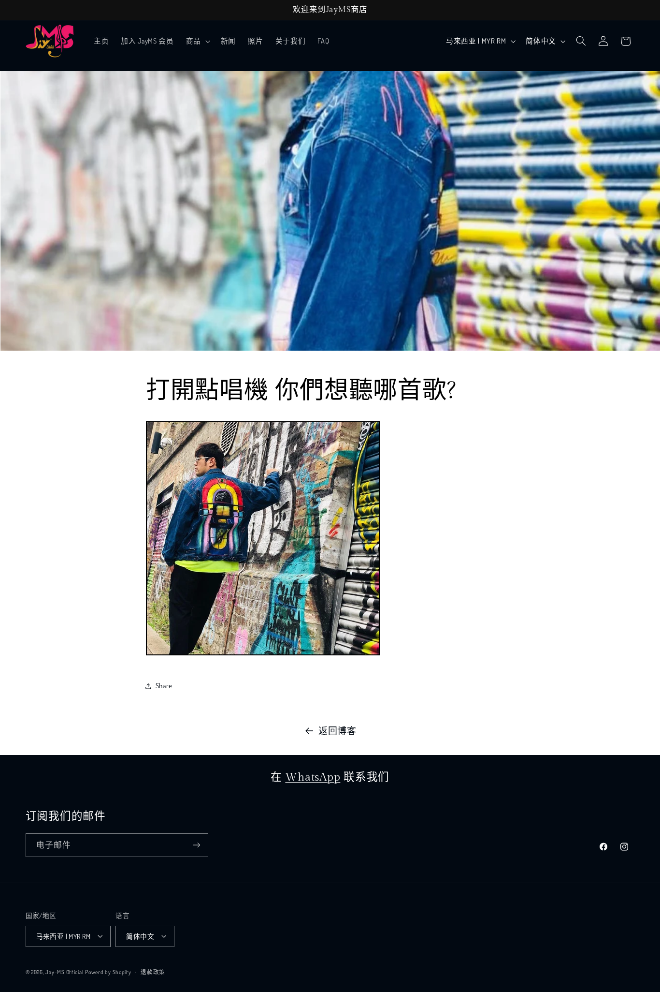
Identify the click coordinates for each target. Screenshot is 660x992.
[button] (197, 41)
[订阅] (196, 845)
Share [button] (164, 685)
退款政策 (153, 971)
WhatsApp (312, 777)
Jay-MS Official (64, 971)
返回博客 (337, 730)
